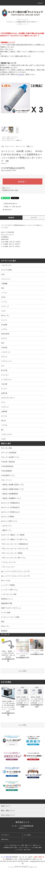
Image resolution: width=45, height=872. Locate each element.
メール (8, 22)
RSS (25, 849)
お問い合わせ (4, 839)
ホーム (3, 137)
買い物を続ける (7, 209)
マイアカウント (5, 835)
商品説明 (11, 217)
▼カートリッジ (11, 138)
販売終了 (22, 181)
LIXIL (8, 137)
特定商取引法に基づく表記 (10, 190)
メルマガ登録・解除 (36, 847)
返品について (6, 188)
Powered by (11, 867)
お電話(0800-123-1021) (25, 22)
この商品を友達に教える (10, 203)
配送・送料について (26, 845)
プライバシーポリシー (24, 847)
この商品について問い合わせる (12, 206)
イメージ (34, 217)
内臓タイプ (19, 140)
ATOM (28, 849)
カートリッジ (14, 137)
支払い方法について (15, 845)
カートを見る (27, 835)
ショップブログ (18, 849)
